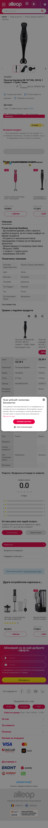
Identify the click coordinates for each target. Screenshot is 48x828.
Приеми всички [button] (24, 422)
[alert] (24, 414)
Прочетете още (9, 416)
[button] (24, 427)
